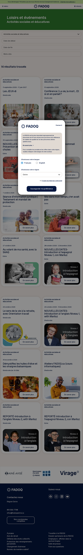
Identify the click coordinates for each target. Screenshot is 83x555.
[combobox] (41, 174)
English (42, 163)
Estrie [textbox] (25, 174)
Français (27, 163)
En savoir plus (27, 145)
